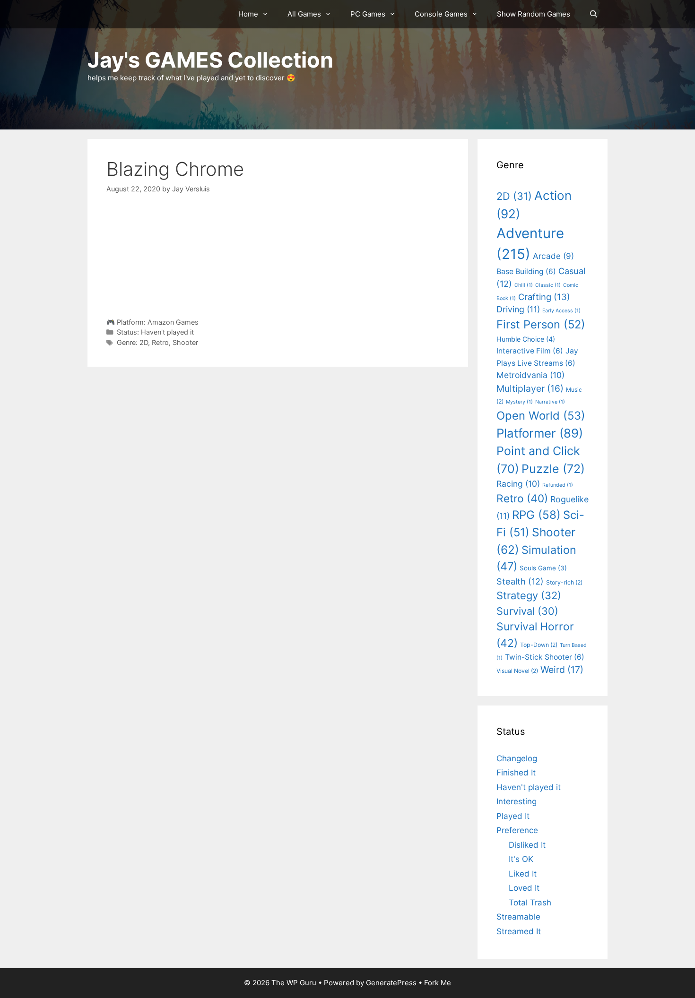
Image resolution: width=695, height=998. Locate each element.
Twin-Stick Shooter (544, 657)
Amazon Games (173, 322)
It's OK (521, 859)
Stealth (520, 581)
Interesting (516, 801)
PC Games (367, 13)
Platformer (539, 433)
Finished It (516, 772)
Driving (518, 309)
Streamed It (518, 931)
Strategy (528, 595)
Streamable (518, 916)
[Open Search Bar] (594, 14)
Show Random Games (533, 13)
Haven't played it (167, 332)
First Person (540, 324)
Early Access (561, 311)
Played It (513, 816)
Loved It (524, 888)
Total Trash (530, 902)
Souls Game (543, 568)
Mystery (519, 402)
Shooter (185, 342)
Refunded (557, 485)
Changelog (516, 758)
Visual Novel (517, 670)
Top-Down (538, 644)
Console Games (441, 13)
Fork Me (437, 982)
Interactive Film (529, 350)
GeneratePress (391, 982)
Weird (561, 669)
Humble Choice (525, 339)
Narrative (550, 402)
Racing (518, 484)
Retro (160, 342)
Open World (540, 415)
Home (248, 13)
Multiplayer (530, 388)
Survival (527, 611)
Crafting (544, 297)
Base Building (526, 271)
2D (143, 342)
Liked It (523, 873)
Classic (548, 285)
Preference (517, 830)
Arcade (553, 256)
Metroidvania (530, 375)
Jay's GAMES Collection (210, 60)
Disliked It (527, 845)
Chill (523, 285)
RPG (536, 515)
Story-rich (564, 582)
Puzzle (553, 469)
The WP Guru (293, 982)
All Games (304, 13)
